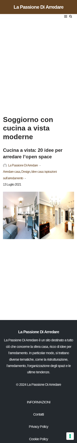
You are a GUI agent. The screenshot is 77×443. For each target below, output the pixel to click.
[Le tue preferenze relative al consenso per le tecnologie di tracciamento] (70, 436)
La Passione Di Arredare (23, 165)
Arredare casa (11, 171)
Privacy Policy (38, 427)
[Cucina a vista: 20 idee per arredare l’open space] (38, 215)
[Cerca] (70, 16)
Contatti (38, 414)
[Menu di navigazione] (65, 16)
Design (25, 171)
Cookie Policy (38, 439)
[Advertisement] (38, 62)
